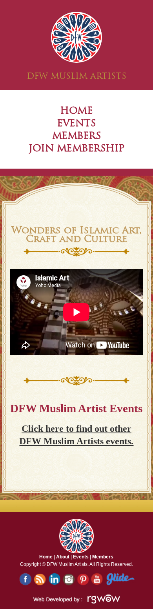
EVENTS (76, 123)
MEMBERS (76, 135)
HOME (76, 110)
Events (81, 557)
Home (46, 557)
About (62, 557)
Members (102, 557)
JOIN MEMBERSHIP (76, 148)
